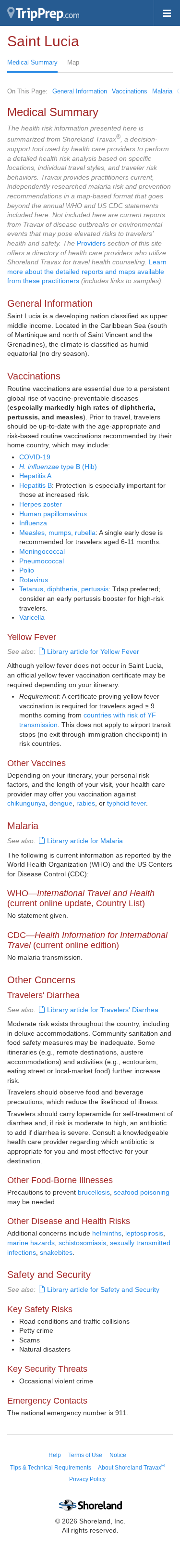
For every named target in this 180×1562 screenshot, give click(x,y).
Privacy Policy (87, 1479)
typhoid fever (126, 803)
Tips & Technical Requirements (50, 1467)
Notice (117, 1455)
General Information (79, 91)
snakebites (56, 1252)
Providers (91, 243)
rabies (85, 803)
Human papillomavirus (53, 514)
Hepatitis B (35, 485)
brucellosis (94, 1192)
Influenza (33, 523)
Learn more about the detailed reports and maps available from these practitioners (87, 271)
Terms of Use (85, 1455)
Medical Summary (32, 62)
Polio (26, 570)
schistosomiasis (82, 1243)
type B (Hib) (58, 466)
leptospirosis (144, 1233)
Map (73, 62)
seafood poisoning (141, 1192)
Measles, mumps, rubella (57, 532)
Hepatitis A (35, 476)
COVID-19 (34, 457)
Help (54, 1455)
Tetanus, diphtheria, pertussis (63, 589)
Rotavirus (33, 580)
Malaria (162, 91)
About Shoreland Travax (131, 1467)
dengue (60, 803)
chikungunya (26, 803)
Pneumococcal (41, 561)
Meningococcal (42, 551)
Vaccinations (129, 91)
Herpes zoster (40, 504)
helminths (106, 1233)
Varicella (32, 617)
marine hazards (31, 1243)
